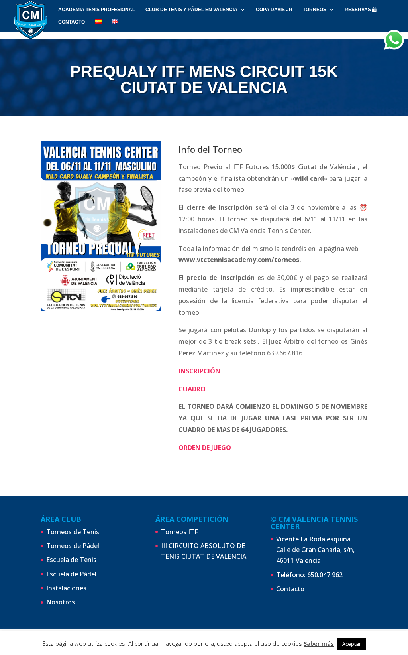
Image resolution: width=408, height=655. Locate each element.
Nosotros (60, 602)
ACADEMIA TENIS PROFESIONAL (96, 9)
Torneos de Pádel (72, 545)
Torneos (314, 9)
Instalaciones (66, 588)
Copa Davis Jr (274, 9)
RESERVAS (358, 9)
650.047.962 (325, 574)
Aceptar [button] (351, 643)
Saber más (319, 643)
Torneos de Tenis (72, 531)
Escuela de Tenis (71, 559)
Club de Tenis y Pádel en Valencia (191, 9)
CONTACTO (71, 22)
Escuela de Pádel (71, 574)
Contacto (290, 588)
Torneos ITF (179, 531)
